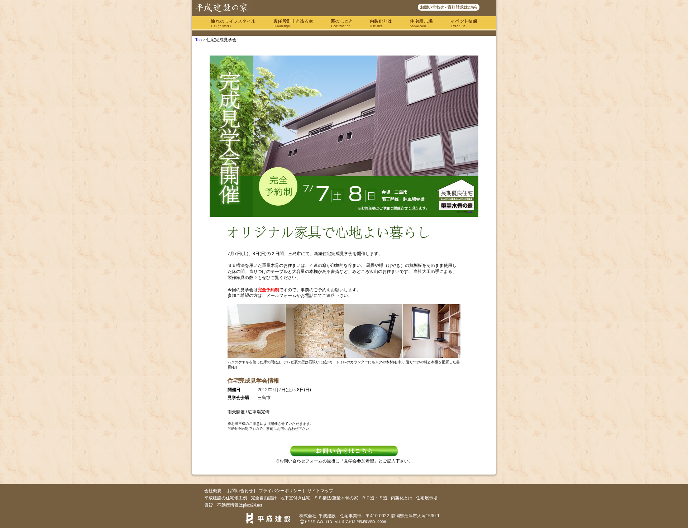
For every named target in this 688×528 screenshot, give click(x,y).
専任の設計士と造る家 (293, 23)
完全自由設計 (264, 497)
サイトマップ (320, 490)
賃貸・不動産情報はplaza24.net (233, 505)
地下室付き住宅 (295, 497)
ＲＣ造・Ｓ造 (374, 497)
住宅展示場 (421, 23)
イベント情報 (464, 23)
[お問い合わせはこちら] (344, 451)
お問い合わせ (240, 490)
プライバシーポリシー (280, 490)
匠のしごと (341, 23)
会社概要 (212, 490)
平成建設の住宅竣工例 (225, 497)
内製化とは (381, 23)
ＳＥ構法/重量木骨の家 (336, 497)
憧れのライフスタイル (233, 23)
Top (198, 39)
